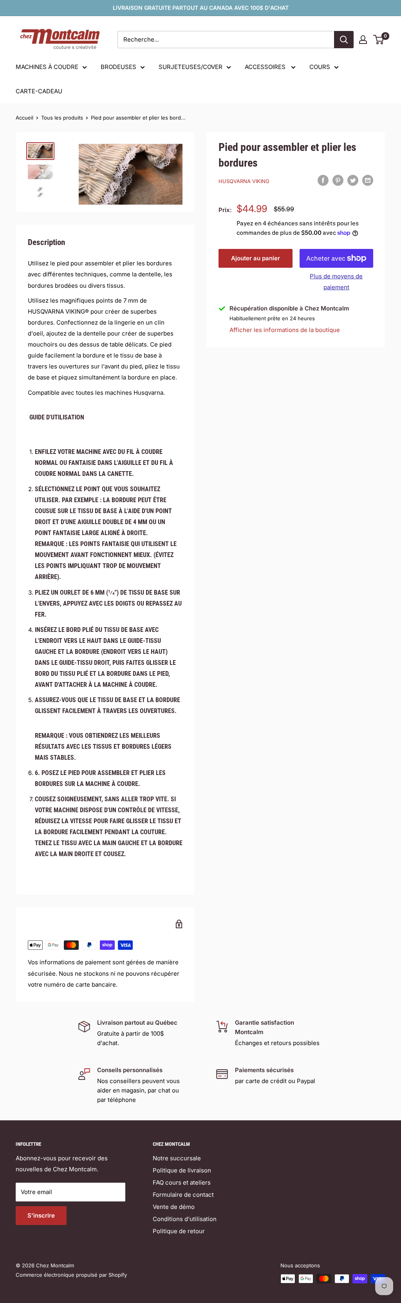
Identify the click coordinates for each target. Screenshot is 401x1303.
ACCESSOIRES (266, 67)
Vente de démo (174, 1206)
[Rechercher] (344, 39)
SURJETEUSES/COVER (190, 67)
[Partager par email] (367, 180)
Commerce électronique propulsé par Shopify (71, 1275)
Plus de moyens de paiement (336, 281)
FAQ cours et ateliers (182, 1182)
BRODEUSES (118, 67)
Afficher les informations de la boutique (284, 330)
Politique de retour (179, 1231)
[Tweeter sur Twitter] (352, 180)
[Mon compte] (363, 39)
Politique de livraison (182, 1170)
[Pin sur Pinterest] (337, 180)
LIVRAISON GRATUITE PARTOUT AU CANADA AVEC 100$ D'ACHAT (201, 7)
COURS (319, 67)
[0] (379, 39)
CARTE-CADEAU (39, 91)
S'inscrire (41, 1215)
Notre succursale (177, 1158)
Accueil (24, 117)
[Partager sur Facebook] (323, 180)
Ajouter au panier (255, 258)
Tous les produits (62, 117)
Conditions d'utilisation (185, 1219)
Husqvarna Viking (244, 181)
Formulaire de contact (183, 1194)
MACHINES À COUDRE (47, 67)
